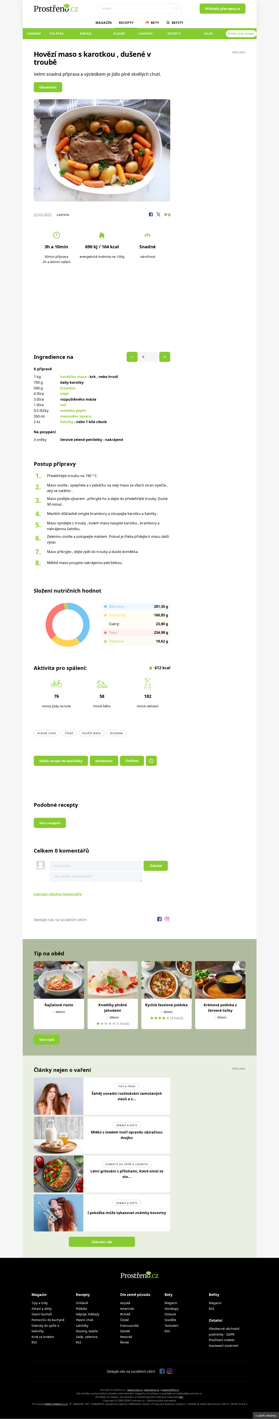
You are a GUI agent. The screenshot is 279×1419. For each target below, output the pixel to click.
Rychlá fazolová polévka (166, 1005)
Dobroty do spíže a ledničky (126, 1164)
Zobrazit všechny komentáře (58, 894)
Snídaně (34, 33)
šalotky (66, 421)
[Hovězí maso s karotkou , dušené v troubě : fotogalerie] (102, 150)
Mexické (126, 1337)
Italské (125, 1331)
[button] (176, 9)
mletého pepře (73, 410)
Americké (127, 1309)
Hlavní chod (119, 35)
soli (63, 404)
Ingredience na (53, 357)
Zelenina (116, 733)
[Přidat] (132, 357)
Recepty (126, 22)
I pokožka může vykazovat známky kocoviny (127, 1212)
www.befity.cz (170, 1389)
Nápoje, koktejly (86, 35)
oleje (64, 393)
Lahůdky (146, 33)
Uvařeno (132, 761)
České (69, 733)
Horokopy (171, 1309)
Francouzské (129, 1325)
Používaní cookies (222, 1340)
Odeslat (156, 866)
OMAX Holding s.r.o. (56, 1404)
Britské (125, 1314)
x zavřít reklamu (265, 1415)
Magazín (103, 22)
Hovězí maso (91, 733)
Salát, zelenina (208, 35)
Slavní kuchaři (42, 1314)
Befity (177, 22)
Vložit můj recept (241, 33)
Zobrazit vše (102, 1242)
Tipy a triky (126, 1086)
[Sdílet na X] (158, 215)
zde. (181, 1397)
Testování (171, 1325)
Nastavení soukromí (223, 1345)
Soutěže (170, 1320)
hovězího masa (73, 376)
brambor (68, 388)
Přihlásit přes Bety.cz (222, 8)
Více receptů (49, 823)
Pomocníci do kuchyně (48, 1320)
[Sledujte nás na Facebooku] (160, 919)
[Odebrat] (164, 357)
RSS (34, 1342)
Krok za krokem (43, 1337)
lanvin (63, 215)
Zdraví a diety (126, 1125)
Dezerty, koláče (174, 35)
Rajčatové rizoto (59, 1005)
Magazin (171, 1303)
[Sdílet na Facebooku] (151, 215)
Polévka (57, 33)
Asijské (125, 1303)
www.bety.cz (151, 1389)
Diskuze (170, 1314)
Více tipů (46, 1039)
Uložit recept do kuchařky (60, 761)
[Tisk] (151, 761)
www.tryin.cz (135, 1389)
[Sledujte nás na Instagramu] (167, 919)
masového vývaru (76, 416)
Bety (154, 22)
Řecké (124, 1342)
